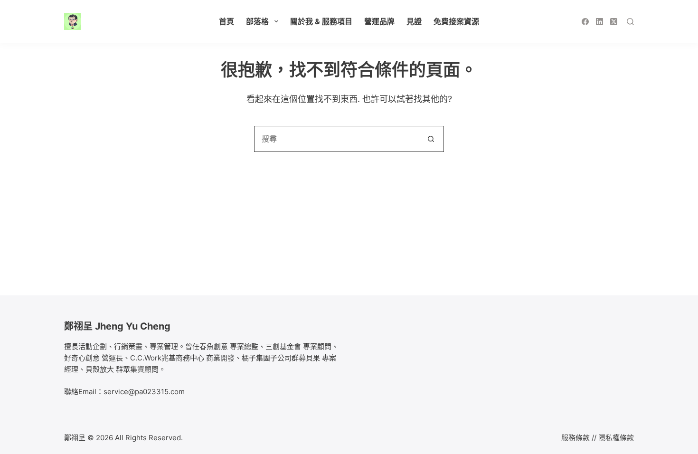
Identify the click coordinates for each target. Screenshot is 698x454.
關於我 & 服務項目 (321, 21)
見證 (414, 21)
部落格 (257, 21)
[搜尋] (630, 21)
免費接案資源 (456, 21)
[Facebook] (585, 21)
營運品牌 (379, 21)
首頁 (226, 21)
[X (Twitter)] (613, 21)
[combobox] (336, 139)
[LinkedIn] (599, 21)
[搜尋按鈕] (430, 138)
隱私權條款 (616, 437)
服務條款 (575, 437)
